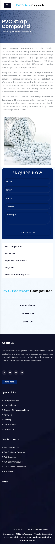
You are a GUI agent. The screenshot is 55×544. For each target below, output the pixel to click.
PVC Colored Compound (15, 466)
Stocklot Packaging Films (17, 274)
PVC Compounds (13, 246)
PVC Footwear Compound (15, 452)
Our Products (10, 405)
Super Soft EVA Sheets (16, 260)
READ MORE (9, 382)
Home (7, 31)
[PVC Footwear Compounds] (27, 5)
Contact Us (9, 429)
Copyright (18, 530)
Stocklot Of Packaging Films (16, 410)
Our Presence (10, 424)
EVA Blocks (10, 253)
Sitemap (8, 419)
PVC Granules (10, 457)
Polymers (9, 267)
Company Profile (11, 400)
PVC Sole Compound (13, 462)
